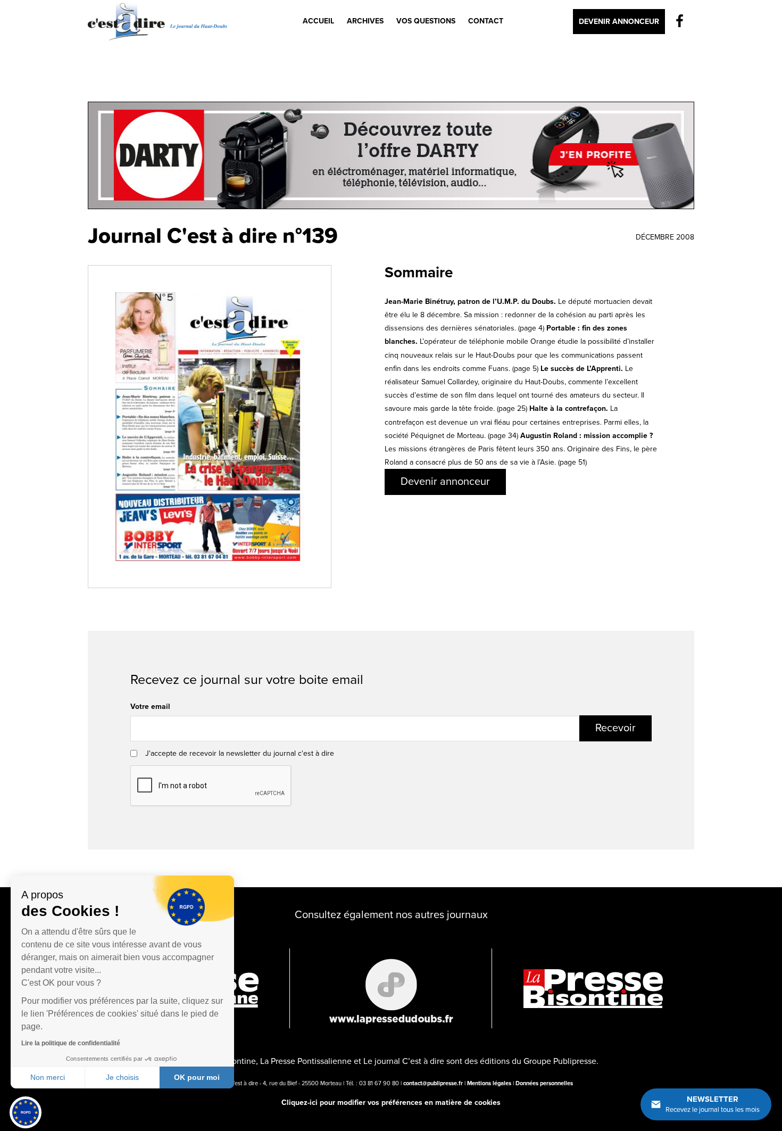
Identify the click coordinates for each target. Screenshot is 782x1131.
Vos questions (425, 21)
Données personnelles (544, 1083)
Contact (485, 21)
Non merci (47, 1077)
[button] (25, 1112)
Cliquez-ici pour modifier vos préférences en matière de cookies (391, 1102)
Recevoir (615, 728)
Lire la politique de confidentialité (70, 1043)
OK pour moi (197, 1077)
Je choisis (122, 1077)
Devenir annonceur (445, 481)
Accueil (318, 21)
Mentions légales (489, 1083)
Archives (365, 21)
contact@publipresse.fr (433, 1083)
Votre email (150, 706)
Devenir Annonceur (619, 21)
